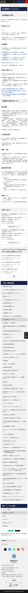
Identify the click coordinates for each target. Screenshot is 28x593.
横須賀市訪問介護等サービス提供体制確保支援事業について (14, 474)
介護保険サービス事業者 (9, 322)
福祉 (17, 533)
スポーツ (5, 519)
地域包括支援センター (8, 303)
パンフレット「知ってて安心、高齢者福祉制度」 (14, 430)
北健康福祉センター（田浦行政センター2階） (13, 52)
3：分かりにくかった (8, 266)
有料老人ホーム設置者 (8, 373)
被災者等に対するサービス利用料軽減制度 (13, 465)
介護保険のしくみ (7, 313)
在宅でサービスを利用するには (10, 437)
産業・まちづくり (7, 522)
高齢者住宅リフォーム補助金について (12, 400)
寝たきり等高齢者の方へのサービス (12, 293)
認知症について (7, 296)
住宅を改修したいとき (8, 444)
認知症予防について (8, 334)
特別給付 (5, 382)
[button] (19, 1)
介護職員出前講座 (7, 367)
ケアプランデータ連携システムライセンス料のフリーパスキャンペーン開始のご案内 (14, 469)
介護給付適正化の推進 (8, 347)
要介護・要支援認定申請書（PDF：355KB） (13, 88)
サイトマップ (5, 544)
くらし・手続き (7, 509)
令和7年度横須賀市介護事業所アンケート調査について (15, 422)
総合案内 (2, 533)
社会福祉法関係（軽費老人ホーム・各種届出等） (14, 378)
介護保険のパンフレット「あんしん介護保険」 (14, 354)
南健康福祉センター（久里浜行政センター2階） (14, 57)
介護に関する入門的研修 (9, 414)
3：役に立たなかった (8, 272)
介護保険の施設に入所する (9, 350)
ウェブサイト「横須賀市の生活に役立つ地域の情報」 (14, 410)
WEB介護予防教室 (7, 385)
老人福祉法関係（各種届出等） (10, 370)
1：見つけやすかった (8, 257)
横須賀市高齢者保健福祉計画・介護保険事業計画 (14, 327)
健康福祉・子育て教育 (8, 512)
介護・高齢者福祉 (8, 283)
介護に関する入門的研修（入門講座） (12, 418)
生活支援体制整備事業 (8, 344)
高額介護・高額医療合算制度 (10, 462)
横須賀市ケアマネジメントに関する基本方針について (14, 392)
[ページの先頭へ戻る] (26, 591)
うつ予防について (7, 337)
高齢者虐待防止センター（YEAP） (11, 493)
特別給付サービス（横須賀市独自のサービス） (14, 447)
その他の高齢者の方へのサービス (11, 299)
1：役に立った (6, 271)
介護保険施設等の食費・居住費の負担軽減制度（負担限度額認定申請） (14, 451)
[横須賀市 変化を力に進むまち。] (3, 1)
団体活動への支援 (7, 286)
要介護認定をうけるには (9, 319)
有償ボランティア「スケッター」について (13, 496)
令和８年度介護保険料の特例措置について (13, 499)
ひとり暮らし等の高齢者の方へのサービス (13, 289)
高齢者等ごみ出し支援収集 (9, 396)
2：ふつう (17, 257)
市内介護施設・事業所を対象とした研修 (13, 388)
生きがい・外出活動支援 (9, 364)
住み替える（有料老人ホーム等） (11, 357)
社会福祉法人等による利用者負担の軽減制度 (14, 459)
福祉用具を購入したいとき (9, 441)
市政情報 (5, 526)
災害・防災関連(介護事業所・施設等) (12, 486)
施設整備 (5, 360)
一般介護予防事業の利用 (20, 201)
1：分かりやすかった (8, 264)
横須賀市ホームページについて (9, 540)
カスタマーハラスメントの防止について (13, 406)
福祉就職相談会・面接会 (9, 426)
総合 (15, 1)
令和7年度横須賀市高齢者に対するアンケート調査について (15, 479)
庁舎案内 (14, 580)
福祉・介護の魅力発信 (8, 483)
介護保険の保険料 (7, 309)
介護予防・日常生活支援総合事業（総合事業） (14, 340)
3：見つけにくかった (8, 259)
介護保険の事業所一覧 (8, 306)
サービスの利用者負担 (8, 434)
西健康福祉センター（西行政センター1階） (12, 59)
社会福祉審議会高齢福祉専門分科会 (12, 331)
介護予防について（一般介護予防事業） (13, 316)
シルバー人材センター (8, 403)
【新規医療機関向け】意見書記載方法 (12, 489)
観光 (4, 516)
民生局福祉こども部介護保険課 (9, 213)
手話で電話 (15, 585)
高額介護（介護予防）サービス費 (11, 455)
